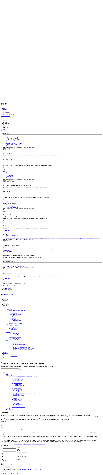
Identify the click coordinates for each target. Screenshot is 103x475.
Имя (18, 449)
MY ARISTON (9, 351)
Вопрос (18, 459)
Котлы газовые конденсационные (29, 238)
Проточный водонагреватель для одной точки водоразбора (23, 376)
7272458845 (3, 104)
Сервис (8, 324)
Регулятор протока (16, 388)
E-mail (18, 453)
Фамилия (19, 447)
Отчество (19, 450)
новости (5, 108)
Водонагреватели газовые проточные (46, 238)
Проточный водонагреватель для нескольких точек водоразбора (24, 393)
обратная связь (6, 112)
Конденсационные (18, 143)
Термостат (14, 381)
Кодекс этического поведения (37, 444)
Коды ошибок (9, 175)
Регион (18, 455)
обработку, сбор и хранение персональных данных (29, 469)
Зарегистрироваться (5, 116)
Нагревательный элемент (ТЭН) (19, 379)
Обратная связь (7, 354)
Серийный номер (10, 176)
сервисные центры (7, 110)
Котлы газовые (12, 318)
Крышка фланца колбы (17, 380)
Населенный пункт (21, 456)
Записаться (6, 250)
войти (4, 357)
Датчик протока (15, 403)
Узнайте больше (7, 158)
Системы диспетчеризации (12, 145)
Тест (7, 374)
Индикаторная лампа (17, 389)
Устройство (9, 375)
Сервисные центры (10, 172)
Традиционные (9, 143)
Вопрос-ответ (21, 266)
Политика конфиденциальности (22, 444)
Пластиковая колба (16, 378)
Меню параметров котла (12, 174)
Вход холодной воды (17, 390)
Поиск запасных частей (11, 177)
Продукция (9, 309)
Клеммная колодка (16, 384)
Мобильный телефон (22, 452)
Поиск (20, 369)
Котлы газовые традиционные (13, 238)
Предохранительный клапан (18, 385)
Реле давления (15, 386)
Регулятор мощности (17, 383)
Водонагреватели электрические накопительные (67, 238)
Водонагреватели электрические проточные (89, 238)
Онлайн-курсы (12, 343)
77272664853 (14, 356)
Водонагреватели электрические (17, 310)
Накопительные (10, 138)
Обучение (8, 340)
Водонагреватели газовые (15, 314)
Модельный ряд (10, 409)
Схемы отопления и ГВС (12, 207)
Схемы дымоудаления (11, 206)
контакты (5, 109)
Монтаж (8, 332)
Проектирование (10, 335)
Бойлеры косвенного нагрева (13, 144)
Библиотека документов (12, 204)
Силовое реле (15, 402)
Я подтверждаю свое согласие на (21, 469)
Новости (5, 352)
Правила (8, 266)
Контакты (5, 353)
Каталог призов (14, 266)
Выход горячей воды (17, 391)
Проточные (16, 138)
